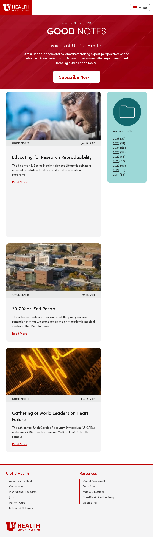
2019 (116, 170)
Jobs (12, 497)
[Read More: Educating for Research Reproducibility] (53, 115)
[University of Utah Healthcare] (76, 526)
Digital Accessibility (95, 481)
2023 (116, 152)
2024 (116, 147)
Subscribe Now (74, 77)
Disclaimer (89, 486)
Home (65, 23)
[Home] (16, 7)
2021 (116, 161)
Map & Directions (93, 491)
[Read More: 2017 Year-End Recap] (53, 267)
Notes (78, 23)
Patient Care (17, 502)
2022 (116, 156)
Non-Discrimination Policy (99, 497)
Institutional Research (23, 491)
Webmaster (90, 502)
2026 (116, 138)
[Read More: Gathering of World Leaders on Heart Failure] (53, 371)
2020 (116, 165)
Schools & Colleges (21, 508)
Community (16, 486)
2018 (88, 23)
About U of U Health (21, 481)
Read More (19, 182)
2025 (116, 143)
